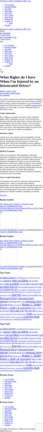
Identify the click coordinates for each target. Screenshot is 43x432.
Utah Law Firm (5, 317)
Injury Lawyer (4, 295)
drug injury (21, 292)
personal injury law (17, 301)
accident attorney (8, 277)
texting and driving (6, 314)
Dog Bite (8, 9)
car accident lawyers (8, 289)
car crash (38, 290)
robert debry (18, 305)
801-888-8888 (5, 33)
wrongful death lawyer (22, 319)
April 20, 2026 (5, 232)
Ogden (40, 295)
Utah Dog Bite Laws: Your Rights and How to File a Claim (21, 208)
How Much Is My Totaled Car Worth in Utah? (17, 204)
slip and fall (30, 310)
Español (7, 25)
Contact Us (9, 21)
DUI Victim (9, 15)
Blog (11, 23)
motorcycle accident (29, 295)
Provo (11, 304)
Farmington (37, 292)
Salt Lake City (17, 310)
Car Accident (9, 5)
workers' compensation (17, 317)
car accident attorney (29, 284)
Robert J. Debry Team (8, 91)
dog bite (15, 292)
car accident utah (30, 290)
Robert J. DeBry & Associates (15, 307)
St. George (39, 311)
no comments (5, 95)
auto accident (5, 93)
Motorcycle (9, 19)
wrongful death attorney (6, 319)
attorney (7, 280)
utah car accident (37, 314)
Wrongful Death (10, 7)
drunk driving (15, 93)
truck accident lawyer (19, 314)
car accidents (22, 290)
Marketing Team (16, 206)
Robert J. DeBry (32, 304)
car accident (12, 283)
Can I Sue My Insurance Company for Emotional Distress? (21, 230)
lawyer (16, 295)
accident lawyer (22, 278)
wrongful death (31, 316)
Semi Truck (9, 17)
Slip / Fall (8, 13)
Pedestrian (8, 11)
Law (9, 295)
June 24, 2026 (5, 206)
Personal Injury (9, 298)
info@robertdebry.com (8, 37)
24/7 (1, 41)
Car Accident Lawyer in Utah (30, 287)
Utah (29, 313)
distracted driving (5, 292)
